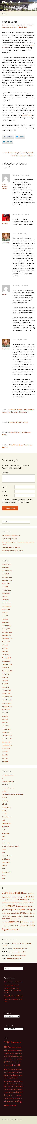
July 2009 (5, 645)
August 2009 (6, 642)
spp (8, 922)
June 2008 (5, 677)
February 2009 (6, 658)
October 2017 (6, 564)
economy (5, 801)
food (3, 820)
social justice (6, 859)
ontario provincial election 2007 (20, 916)
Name (4, 487)
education (5, 804)
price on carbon (28, 919)
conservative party (8, 788)
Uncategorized (6, 872)
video (4, 875)
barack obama (15, 897)
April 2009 (5, 651)
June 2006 (5, 755)
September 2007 (7, 706)
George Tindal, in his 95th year (11, 547)
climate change (21, 900)
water (4, 878)
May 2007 (5, 719)
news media (5, 843)
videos (28, 926)
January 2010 (6, 629)
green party (21, 25)
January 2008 (6, 693)
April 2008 (5, 684)
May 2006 (5, 758)
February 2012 (6, 590)
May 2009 (5, 648)
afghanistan (26, 893)
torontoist (14, 926)
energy (4, 810)
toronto (4, 865)
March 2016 (5, 567)
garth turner (6, 910)
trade (3, 869)
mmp (22, 912)
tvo (19, 926)
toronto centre (6, 926)
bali (10, 897)
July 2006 (5, 752)
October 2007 (6, 703)
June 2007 (5, 716)
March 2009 (5, 655)
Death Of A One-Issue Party (23, 155)
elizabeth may (12, 905)
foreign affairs (6, 823)
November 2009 (7, 635)
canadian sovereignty (8, 781)
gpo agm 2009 (15, 910)
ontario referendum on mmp (10, 846)
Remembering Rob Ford (9, 539)
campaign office (5, 900)
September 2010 (7, 606)
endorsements (6, 807)
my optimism (26, 115)
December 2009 (7, 632)
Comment (5, 473)
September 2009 (7, 638)
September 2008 (7, 671)
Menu (4, 14)
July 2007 (5, 713)
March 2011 (5, 600)
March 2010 (5, 622)
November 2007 (7, 700)
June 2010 (5, 613)
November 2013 (7, 571)
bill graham (22, 897)
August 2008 (6, 674)
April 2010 (5, 619)
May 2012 (5, 587)
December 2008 (7, 664)
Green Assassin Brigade (5, 186)
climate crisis (6, 785)
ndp (3, 840)
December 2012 (7, 577)
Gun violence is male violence (11, 535)
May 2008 (5, 680)
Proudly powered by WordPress (12, 1120)
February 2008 (6, 690)
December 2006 (7, 735)
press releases (6, 856)
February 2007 (6, 729)
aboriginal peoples (8, 775)
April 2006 (5, 761)
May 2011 (5, 596)
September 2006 (7, 745)
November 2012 (7, 580)
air (3, 778)
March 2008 (5, 687)
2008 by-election (12, 893)
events (4, 814)
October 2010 (6, 603)
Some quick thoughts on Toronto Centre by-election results (12, 990)
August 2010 (6, 609)
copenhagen (26, 903)
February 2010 (6, 626)
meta (3, 836)
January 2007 (6, 732)
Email (4, 491)
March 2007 (5, 726)
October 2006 (6, 742)
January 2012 (6, 593)
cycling (4, 791)
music (27, 913)
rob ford (4, 922)
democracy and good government (12, 794)
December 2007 (7, 697)
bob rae (30, 896)
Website (5, 496)
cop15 (20, 902)
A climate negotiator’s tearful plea (12, 551)
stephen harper (16, 921)
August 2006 (6, 748)
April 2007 (5, 723)
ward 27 (17, 929)
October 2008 (6, 668)
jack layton (16, 913)
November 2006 (7, 739)
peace (4, 849)
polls (3, 852)
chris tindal (12, 900)
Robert (4, 294)
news (33, 913)
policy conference (16, 1086)
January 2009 (6, 661)
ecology (4, 797)
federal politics (6, 817)
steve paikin (26, 922)
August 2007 (6, 710)
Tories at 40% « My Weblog (18, 422)
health (4, 830)
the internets (6, 862)
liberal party (5, 833)
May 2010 (5, 616)
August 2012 (6, 583)
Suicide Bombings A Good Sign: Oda (18, 152)
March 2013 (5, 574)
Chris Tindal (23, 27)
